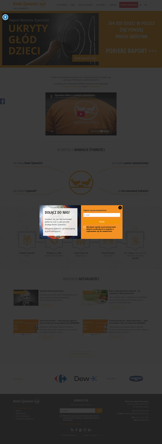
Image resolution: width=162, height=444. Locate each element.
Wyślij (101, 221)
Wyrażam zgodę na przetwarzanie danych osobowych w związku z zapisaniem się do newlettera (101, 229)
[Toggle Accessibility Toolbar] (5, 17)
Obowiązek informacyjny (94, 235)
